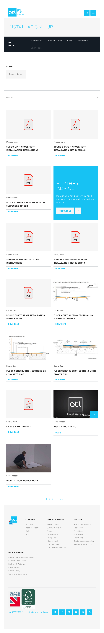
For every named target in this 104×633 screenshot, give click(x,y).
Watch (58, 433)
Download (13, 156)
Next (61, 499)
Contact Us (65, 211)
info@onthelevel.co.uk (38, 612)
